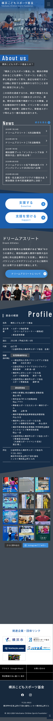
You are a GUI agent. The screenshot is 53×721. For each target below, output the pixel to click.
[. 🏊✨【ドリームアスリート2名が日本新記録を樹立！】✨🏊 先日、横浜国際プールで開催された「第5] (42, 484)
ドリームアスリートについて (26, 273)
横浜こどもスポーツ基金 (26, 687)
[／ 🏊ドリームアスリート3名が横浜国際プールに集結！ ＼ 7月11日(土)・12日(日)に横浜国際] (10, 500)
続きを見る (41, 122)
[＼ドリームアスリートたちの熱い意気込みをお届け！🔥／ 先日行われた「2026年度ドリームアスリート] (10, 533)
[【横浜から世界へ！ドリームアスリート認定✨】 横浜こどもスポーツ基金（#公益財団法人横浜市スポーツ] (42, 533)
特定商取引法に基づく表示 (13, 676)
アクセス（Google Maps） (13, 668)
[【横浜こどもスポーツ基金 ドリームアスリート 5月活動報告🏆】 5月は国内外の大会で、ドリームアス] (42, 517)
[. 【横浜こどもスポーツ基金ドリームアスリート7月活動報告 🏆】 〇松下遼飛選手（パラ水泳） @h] (10, 484)
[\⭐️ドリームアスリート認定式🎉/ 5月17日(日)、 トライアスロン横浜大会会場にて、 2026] (26, 533)
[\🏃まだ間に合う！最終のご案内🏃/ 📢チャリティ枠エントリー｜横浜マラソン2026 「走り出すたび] (10, 517)
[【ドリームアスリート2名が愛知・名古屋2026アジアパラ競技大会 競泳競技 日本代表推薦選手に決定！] (26, 517)
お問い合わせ (39, 668)
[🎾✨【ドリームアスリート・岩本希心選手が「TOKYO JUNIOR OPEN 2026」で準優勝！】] (26, 484)
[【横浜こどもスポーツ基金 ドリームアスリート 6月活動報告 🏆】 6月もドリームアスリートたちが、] (26, 500)
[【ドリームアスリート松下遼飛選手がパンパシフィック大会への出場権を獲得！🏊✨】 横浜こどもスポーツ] (42, 500)
